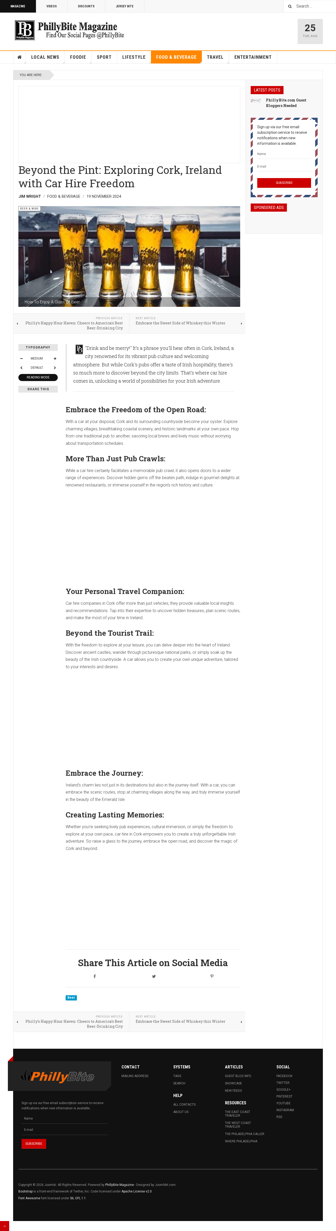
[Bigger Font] (55, 358)
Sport (104, 57)
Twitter (283, 1083)
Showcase (233, 1083)
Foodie (78, 57)
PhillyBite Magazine (119, 1185)
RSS (279, 1117)
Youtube (283, 1103)
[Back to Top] (4, 1226)
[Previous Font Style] (21, 368)
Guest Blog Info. (238, 1076)
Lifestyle (134, 57)
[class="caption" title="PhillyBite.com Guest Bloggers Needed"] (256, 100)
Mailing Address (135, 1076)
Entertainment (253, 57)
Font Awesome (29, 1198)
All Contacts (184, 1104)
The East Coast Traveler (237, 1113)
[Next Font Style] (55, 368)
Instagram (285, 1110)
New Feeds (233, 1091)
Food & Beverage (176, 57)
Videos (51, 6)
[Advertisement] (129, 123)
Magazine (17, 6)
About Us (180, 1112)
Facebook (284, 1076)
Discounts (86, 6)
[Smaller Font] (21, 358)
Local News (45, 57)
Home (19, 57)
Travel (215, 57)
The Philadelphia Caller (244, 1134)
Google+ (283, 1089)
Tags (177, 1076)
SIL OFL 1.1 (78, 1198)
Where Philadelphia (241, 1141)
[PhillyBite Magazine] (69, 30)
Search (179, 1083)
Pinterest (284, 1096)
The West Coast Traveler (238, 1124)
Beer (71, 997)
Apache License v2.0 (137, 1191)
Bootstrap (25, 1191)
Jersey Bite (125, 6)
